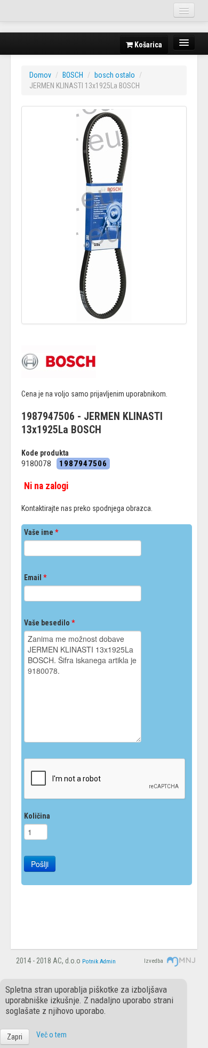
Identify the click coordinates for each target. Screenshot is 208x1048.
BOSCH (72, 75)
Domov (40, 75)
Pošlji (40, 864)
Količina (37, 816)
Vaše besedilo (49, 622)
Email (35, 577)
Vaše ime (41, 532)
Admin (108, 961)
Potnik (90, 961)
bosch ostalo (114, 75)
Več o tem (51, 1034)
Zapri (14, 1037)
